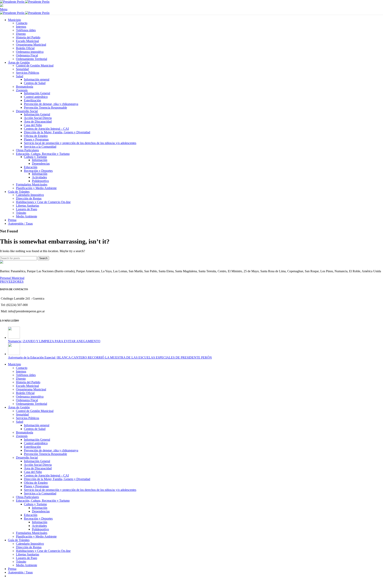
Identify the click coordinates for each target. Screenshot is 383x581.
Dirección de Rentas (28, 198)
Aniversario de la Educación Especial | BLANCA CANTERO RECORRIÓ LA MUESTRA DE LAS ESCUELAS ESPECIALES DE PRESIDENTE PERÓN (110, 357)
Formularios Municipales (31, 184)
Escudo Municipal (27, 41)
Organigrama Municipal (31, 44)
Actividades (39, 177)
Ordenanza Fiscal (27, 55)
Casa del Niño (33, 125)
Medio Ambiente (26, 216)
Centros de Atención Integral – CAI (46, 128)
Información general (36, 79)
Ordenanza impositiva (29, 51)
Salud (19, 76)
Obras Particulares (27, 150)
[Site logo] (12, 1)
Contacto (21, 23)
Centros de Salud (34, 83)
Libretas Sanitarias (27, 205)
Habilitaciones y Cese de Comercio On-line (43, 202)
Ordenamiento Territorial (31, 59)
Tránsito (21, 212)
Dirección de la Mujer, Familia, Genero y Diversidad (57, 132)
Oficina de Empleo (36, 136)
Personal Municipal (12, 278)
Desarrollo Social (27, 111)
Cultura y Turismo (35, 156)
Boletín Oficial (25, 48)
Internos (21, 26)
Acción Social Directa (38, 118)
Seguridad (22, 69)
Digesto (21, 33)
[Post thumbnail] (14, 337)
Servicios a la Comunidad (40, 146)
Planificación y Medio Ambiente (36, 188)
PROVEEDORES (12, 281)
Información (39, 160)
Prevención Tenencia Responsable (45, 107)
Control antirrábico (36, 96)
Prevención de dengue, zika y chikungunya (51, 104)
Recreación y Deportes (38, 170)
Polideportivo (40, 181)
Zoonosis (22, 90)
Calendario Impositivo (30, 195)
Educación (30, 167)
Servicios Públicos (27, 72)
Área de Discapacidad (38, 121)
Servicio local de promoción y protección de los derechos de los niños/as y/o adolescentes (80, 143)
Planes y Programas (36, 139)
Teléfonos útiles (26, 30)
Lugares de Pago (26, 209)
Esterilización (32, 100)
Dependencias (41, 163)
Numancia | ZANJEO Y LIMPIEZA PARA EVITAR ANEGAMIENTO (54, 341)
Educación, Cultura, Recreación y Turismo (43, 153)
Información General (37, 93)
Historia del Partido (28, 37)
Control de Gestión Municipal (34, 65)
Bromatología (24, 86)
